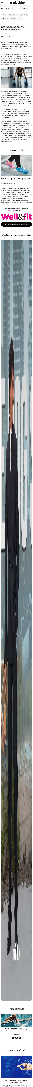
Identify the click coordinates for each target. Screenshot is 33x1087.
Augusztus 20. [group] (10, 8)
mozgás (13, 18)
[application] (16, 1022)
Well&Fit (3, 33)
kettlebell (5, 18)
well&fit (20, 18)
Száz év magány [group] (24, 8)
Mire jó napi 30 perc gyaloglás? (16, 178)
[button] (16, 620)
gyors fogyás (13, 14)
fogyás (4, 14)
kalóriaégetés (23, 14)
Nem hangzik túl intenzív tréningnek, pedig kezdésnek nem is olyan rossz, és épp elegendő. (15, 182)
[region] (16, 620)
